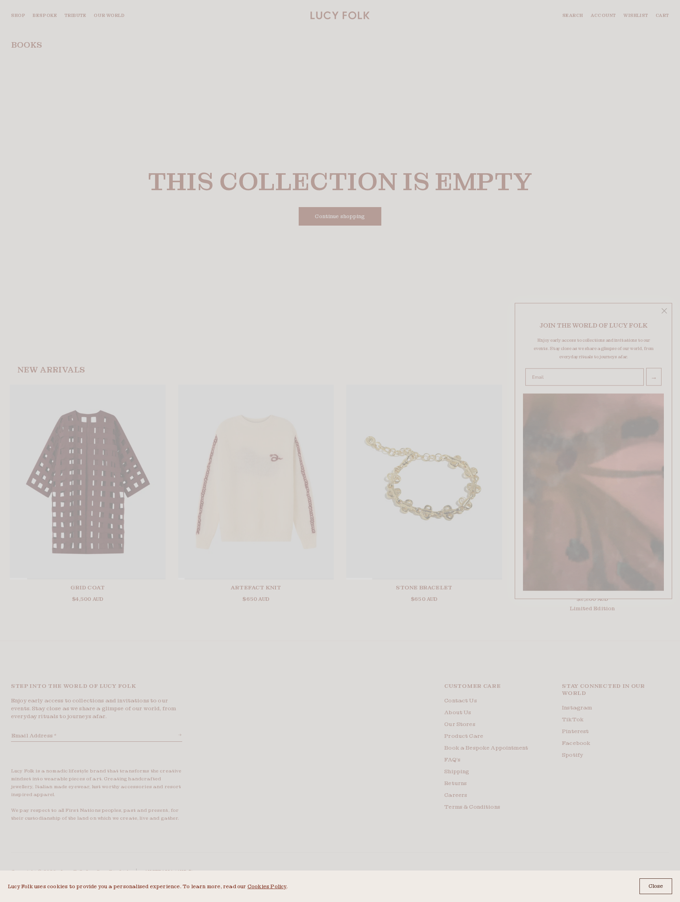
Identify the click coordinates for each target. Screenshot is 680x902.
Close (656, 886)
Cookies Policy (267, 886)
